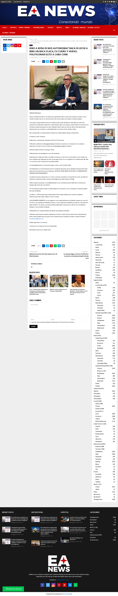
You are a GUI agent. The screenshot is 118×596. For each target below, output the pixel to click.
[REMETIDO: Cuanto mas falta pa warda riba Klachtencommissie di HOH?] (104, 136)
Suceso (50, 27)
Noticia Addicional (100, 421)
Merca (97, 464)
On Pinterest (98, 206)
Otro (96, 469)
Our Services (18, 2)
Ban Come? (97, 494)
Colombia (100, 308)
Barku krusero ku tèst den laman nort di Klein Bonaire (43, 255)
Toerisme (98, 353)
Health (99, 287)
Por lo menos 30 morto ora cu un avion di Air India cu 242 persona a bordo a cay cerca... (78, 529)
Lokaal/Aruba (99, 338)
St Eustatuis (97, 393)
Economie (100, 343)
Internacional (38, 27)
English (96, 280)
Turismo (97, 255)
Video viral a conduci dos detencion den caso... (98, 187)
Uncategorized (98, 499)
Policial (97, 406)
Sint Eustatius (101, 325)
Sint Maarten (100, 320)
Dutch (95, 335)
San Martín (98, 270)
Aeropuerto (98, 441)
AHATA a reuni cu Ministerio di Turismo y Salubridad (58, 290)
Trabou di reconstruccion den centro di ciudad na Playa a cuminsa (49, 542)
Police (97, 330)
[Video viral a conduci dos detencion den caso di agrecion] (99, 179)
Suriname (98, 466)
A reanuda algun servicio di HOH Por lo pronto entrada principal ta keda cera (76, 256)
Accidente (98, 474)
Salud (97, 247)
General (97, 426)
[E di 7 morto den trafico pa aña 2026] (110, 179)
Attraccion (98, 439)
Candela (97, 482)
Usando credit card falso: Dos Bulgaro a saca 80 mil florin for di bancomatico (78, 518)
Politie (97, 383)
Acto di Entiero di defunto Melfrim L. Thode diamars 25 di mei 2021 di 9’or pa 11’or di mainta (78, 291)
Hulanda (97, 461)
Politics (97, 333)
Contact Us (26, 2)
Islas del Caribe (99, 262)
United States (101, 310)
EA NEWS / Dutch (93, 27)
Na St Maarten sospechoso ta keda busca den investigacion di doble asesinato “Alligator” (108, 48)
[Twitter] (48, 585)
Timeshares (98, 431)
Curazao (97, 265)
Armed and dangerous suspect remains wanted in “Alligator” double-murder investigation (108, 78)
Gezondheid (100, 340)
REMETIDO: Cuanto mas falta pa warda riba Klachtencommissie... (103, 146)
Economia (98, 416)
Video (67, 27)
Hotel (96, 429)
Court (98, 292)
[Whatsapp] (75, 585)
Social (97, 250)
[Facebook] (42, 585)
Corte (97, 413)
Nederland (100, 381)
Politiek (97, 386)
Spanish (96, 242)
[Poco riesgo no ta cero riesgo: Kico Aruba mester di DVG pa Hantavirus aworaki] (99, 163)
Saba (98, 323)
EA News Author (35, 57)
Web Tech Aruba (67, 594)
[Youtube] (64, 585)
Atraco (97, 479)
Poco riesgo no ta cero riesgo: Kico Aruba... (98, 170)
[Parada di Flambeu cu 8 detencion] (65, 540)
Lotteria (97, 418)
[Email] (70, 585)
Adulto (97, 489)
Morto (59, 27)
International (99, 303)
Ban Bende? (97, 497)
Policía (97, 272)
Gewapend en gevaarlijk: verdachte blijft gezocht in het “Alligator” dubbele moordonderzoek (108, 63)
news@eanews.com (62, 580)
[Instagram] (53, 585)
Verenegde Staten (102, 363)
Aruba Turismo (24, 27)
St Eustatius (98, 277)
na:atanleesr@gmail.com (36, 219)
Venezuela (98, 260)
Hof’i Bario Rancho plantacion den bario (109, 171)
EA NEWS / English (79, 27)
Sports (97, 297)
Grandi (97, 487)
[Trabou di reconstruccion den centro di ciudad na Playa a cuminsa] (35, 543)
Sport (97, 350)
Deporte (13, 27)
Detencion (98, 477)
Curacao (99, 315)
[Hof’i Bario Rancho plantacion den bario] (110, 163)
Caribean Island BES (101, 313)
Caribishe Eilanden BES (102, 366)
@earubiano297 (104, 230)
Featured (96, 388)
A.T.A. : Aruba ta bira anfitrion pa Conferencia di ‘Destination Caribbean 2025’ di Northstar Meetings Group (38, 291)
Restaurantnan (99, 434)
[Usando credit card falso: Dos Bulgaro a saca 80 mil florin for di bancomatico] (65, 519)
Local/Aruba (98, 245)
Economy (100, 290)
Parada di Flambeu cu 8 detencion (76, 538)
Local (4, 27)
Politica (97, 408)
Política (97, 275)
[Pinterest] (59, 585)
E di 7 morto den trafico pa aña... (109, 185)
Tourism (97, 300)
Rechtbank (100, 348)
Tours (97, 436)
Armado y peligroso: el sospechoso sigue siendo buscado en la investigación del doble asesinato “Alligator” (109, 93)
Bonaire (97, 267)
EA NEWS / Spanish (8, 33)
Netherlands (100, 328)
